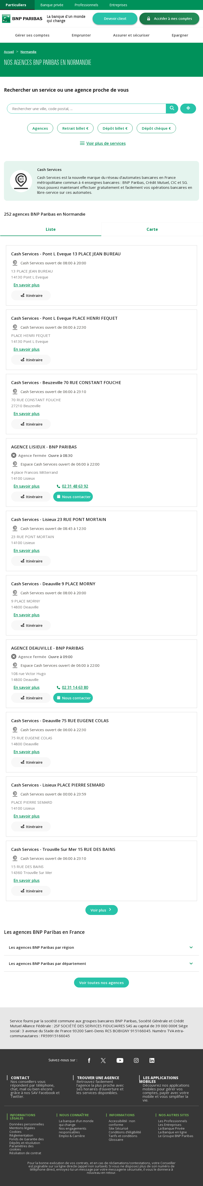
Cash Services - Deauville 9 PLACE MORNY (53, 584)
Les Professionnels (172, 1121)
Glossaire (116, 1139)
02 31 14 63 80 (75, 687)
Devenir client (115, 18)
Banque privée (51, 4)
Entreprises (118, 4)
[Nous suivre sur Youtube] (120, 1061)
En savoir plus (27, 285)
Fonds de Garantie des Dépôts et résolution (26, 1141)
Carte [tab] (152, 229)
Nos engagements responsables (72, 1130)
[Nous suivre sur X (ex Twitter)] (103, 1061)
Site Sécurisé (118, 1128)
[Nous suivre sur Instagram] (136, 1061)
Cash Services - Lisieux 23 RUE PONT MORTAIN (58, 519)
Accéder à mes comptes (173, 18)
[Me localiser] (188, 109)
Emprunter (81, 35)
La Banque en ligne (172, 1132)
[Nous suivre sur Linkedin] (152, 1061)
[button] (101, 947)
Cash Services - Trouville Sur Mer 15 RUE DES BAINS (63, 849)
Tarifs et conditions (123, 1136)
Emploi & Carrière (72, 1136)
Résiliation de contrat (25, 1153)
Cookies (15, 1131)
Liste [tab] (51, 229)
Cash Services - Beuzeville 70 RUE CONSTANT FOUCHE (66, 382)
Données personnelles (26, 1124)
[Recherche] (172, 109)
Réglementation (21, 1135)
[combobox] (86, 109)
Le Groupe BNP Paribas (175, 1136)
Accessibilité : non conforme (122, 1123)
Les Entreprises (169, 1124)
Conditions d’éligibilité (125, 1132)
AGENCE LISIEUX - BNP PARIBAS (44, 447)
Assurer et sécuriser (131, 35)
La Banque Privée (171, 1128)
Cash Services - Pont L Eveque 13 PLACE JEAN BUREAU (66, 254)
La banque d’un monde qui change (76, 1123)
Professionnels (86, 4)
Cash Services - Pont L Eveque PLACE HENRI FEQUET (64, 318)
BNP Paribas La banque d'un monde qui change (22, 18)
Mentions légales (22, 1128)
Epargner (180, 35)
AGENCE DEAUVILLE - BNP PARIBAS (47, 648)
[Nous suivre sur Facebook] (89, 1061)
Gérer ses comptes (32, 35)
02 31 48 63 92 (75, 486)
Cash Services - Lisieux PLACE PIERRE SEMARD (58, 785)
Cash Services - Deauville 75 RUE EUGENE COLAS (60, 720)
